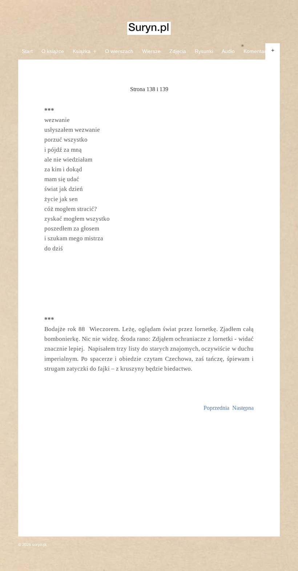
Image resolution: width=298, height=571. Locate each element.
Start (27, 51)
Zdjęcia (177, 51)
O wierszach (119, 51)
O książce (52, 51)
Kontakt (30, 67)
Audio (228, 51)
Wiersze (151, 51)
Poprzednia (216, 408)
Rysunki (204, 51)
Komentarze (257, 51)
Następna (243, 408)
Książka (84, 51)
